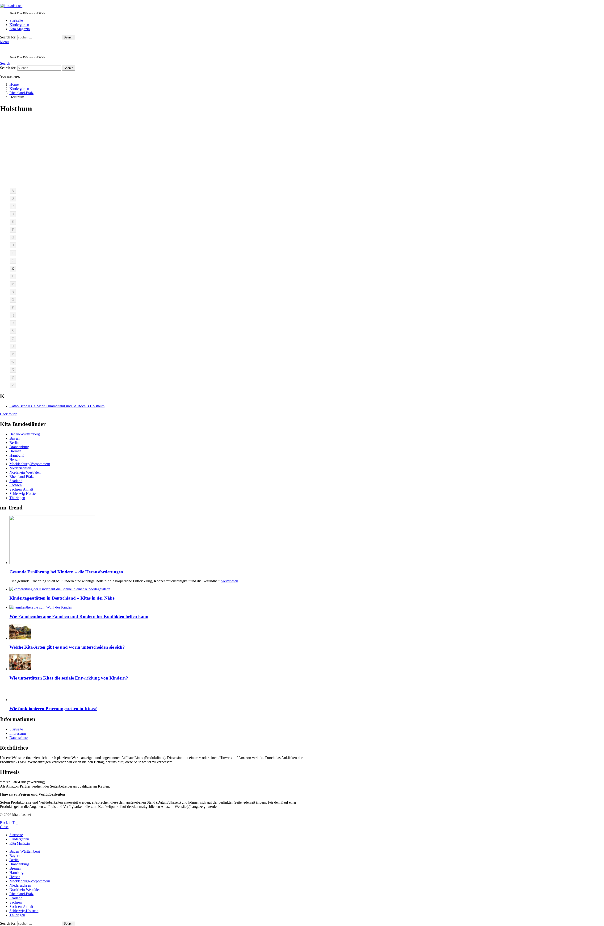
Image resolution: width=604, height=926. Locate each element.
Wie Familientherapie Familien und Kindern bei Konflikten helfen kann (78, 616)
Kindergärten (19, 25)
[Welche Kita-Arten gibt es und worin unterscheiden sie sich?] (159, 632)
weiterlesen (229, 581)
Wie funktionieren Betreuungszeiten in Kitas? (53, 708)
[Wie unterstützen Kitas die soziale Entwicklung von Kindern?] (159, 662)
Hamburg (16, 455)
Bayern (14, 438)
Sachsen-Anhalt (21, 489)
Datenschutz (18, 738)
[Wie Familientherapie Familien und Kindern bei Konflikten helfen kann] (159, 607)
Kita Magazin (19, 29)
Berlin (14, 443)
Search (68, 37)
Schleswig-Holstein (23, 494)
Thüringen (17, 498)
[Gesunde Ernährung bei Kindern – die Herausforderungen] (159, 540)
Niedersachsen (20, 468)
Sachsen (15, 485)
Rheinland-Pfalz (21, 477)
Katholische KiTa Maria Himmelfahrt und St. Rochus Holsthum (57, 406)
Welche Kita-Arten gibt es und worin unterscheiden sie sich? (67, 647)
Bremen (15, 451)
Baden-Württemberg (24, 434)
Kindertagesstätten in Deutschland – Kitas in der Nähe (61, 598)
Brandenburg (19, 447)
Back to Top (9, 823)
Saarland (15, 481)
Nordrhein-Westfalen (25, 472)
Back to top (8, 414)
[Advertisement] (154, 151)
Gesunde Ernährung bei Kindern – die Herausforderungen (66, 571)
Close (4, 827)
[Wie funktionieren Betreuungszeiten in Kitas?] (159, 693)
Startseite (16, 20)
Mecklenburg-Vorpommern (29, 464)
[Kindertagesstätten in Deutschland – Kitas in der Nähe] (159, 589)
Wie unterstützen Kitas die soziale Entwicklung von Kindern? (68, 678)
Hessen (14, 460)
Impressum (17, 733)
